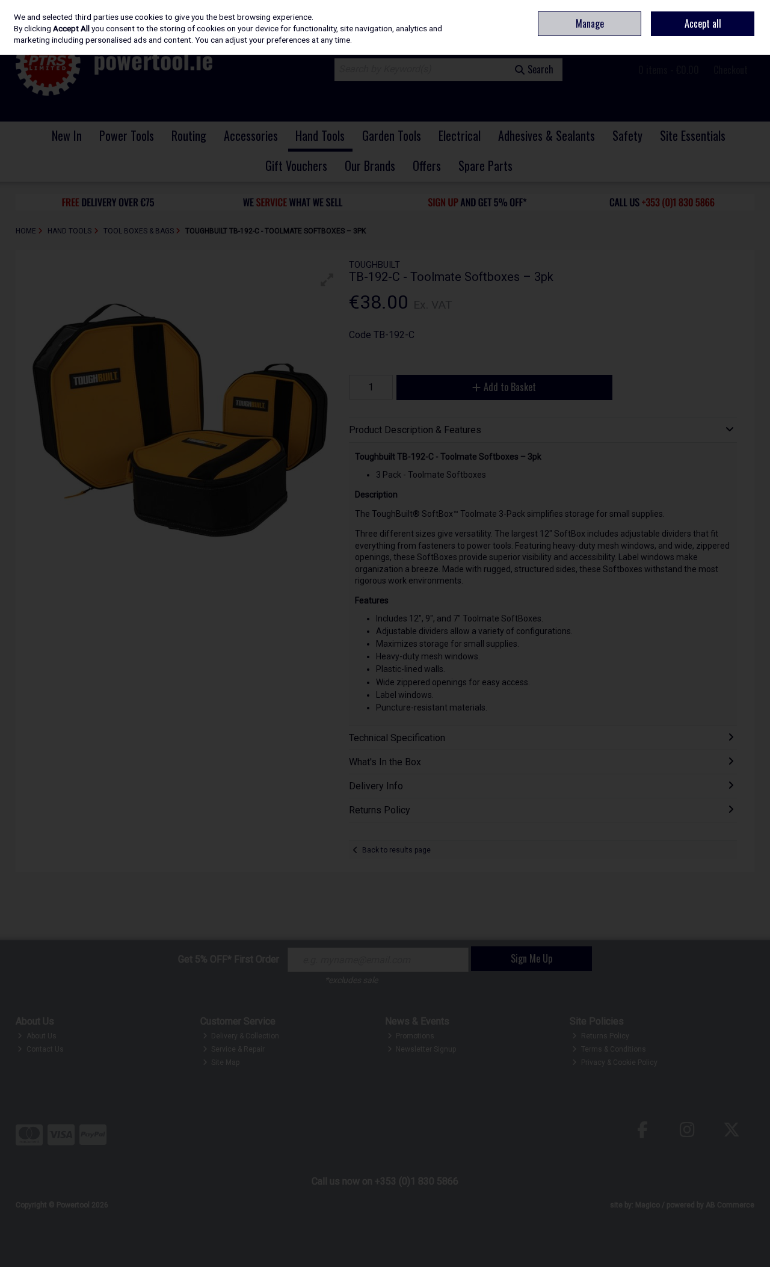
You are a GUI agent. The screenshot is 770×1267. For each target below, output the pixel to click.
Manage (590, 23)
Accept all (703, 23)
